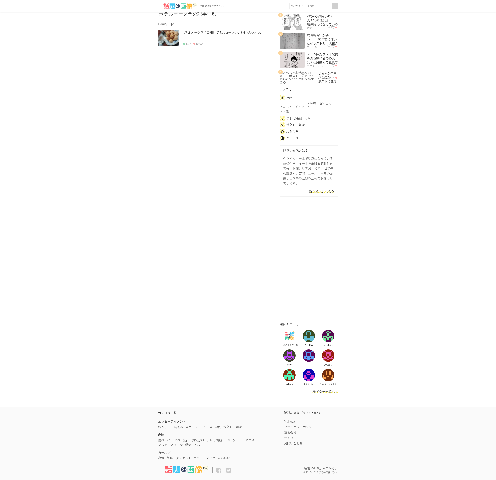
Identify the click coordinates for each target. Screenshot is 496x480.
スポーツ (191, 427)
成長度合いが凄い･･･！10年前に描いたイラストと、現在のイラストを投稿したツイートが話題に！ (322, 43)
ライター (290, 438)
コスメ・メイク (294, 107)
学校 (218, 427)
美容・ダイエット (319, 105)
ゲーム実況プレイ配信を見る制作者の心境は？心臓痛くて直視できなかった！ (322, 60)
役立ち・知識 (295, 125)
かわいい (292, 98)
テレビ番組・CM (298, 118)
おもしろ (292, 131)
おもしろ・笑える (170, 427)
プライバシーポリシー (299, 427)
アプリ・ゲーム (316, 65)
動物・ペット (194, 445)
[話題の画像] (177, 6)
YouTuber (173, 440)
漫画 (161, 440)
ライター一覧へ (324, 392)
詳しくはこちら (320, 191)
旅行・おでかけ (193, 440)
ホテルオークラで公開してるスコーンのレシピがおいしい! (222, 32)
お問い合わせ (293, 443)
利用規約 (290, 421)
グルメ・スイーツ (170, 445)
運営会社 (290, 432)
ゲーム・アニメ (243, 440)
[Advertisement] (309, 258)
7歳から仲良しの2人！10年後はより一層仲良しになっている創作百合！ (322, 22)
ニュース (312, 46)
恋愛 (309, 27)
